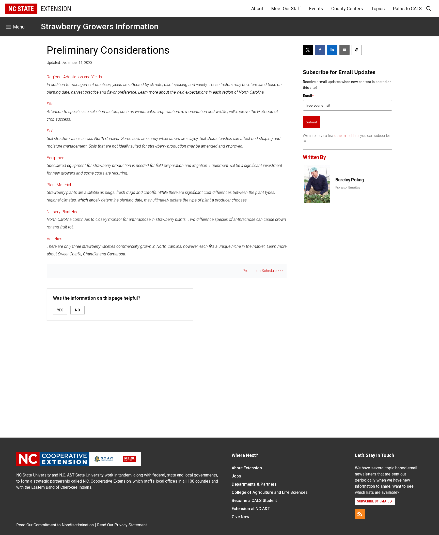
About (257, 8)
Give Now (240, 516)
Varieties (54, 238)
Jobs (236, 476)
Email (308, 95)
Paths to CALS (407, 8)
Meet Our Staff (286, 8)
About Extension (247, 468)
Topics (378, 8)
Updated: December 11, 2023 (69, 63)
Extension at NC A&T (251, 508)
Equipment (56, 157)
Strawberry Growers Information (100, 26)
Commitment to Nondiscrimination (64, 525)
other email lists (346, 136)
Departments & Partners (254, 484)
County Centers (347, 8)
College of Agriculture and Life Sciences (270, 492)
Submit (311, 122)
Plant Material (59, 184)
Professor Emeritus (347, 187)
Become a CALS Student (254, 500)
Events (316, 8)
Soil (50, 130)
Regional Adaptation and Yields (74, 77)
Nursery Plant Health (65, 211)
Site (50, 104)
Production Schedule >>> (263, 271)
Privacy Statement (130, 525)
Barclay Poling (349, 179)
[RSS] (360, 514)
